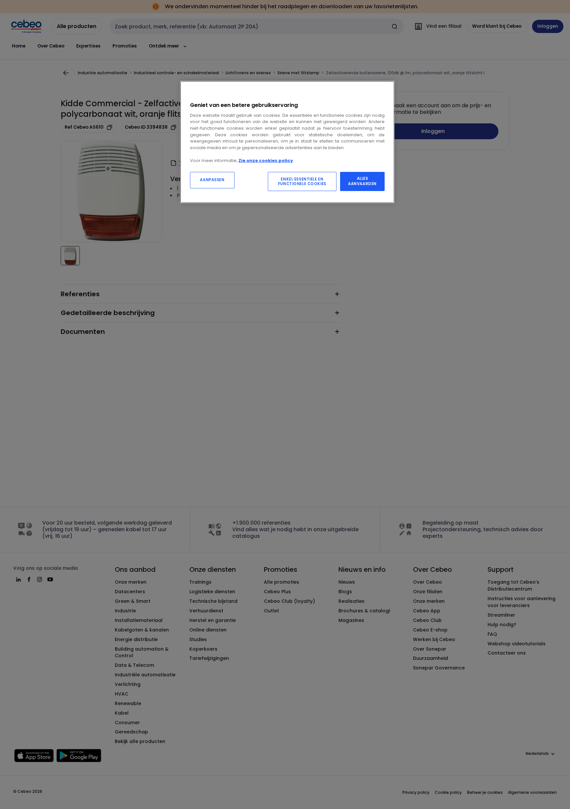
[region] (287, 142)
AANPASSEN (212, 179)
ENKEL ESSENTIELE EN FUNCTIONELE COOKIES (302, 181)
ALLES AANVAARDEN (362, 181)
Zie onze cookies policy (265, 160)
